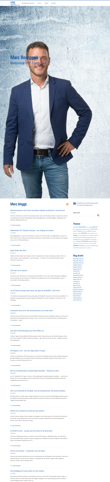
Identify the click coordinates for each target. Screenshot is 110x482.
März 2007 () (77, 296)
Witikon (97, 245)
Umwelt (92, 243)
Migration (96, 235)
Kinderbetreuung (94, 233)
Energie (87, 229)
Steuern (95, 241)
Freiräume (79, 231)
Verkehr (76, 245)
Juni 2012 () (76, 273)
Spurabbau (90, 241)
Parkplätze (80, 237)
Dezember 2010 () (78, 289)
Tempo (81, 243)
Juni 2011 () (76, 283)
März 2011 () (76, 285)
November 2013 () (78, 263)
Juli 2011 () (76, 281)
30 (73, 227)
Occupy (74, 237)
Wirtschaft (93, 245)
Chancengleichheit (76, 229)
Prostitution (94, 237)
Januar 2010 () (77, 293)
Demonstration (83, 229)
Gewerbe (89, 231)
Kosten (75, 235)
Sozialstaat (85, 241)
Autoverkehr (82, 227)
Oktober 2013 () (77, 265)
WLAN (74, 247)
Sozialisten (78, 241)
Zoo (86, 247)
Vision (85, 245)
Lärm (88, 235)
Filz (92, 229)
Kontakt (54, 3)
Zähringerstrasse (82, 247)
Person (39, 3)
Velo (95, 243)
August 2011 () (77, 279)
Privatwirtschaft (89, 237)
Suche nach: (76, 212)
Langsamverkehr (83, 235)
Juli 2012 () (76, 271)
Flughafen (75, 231)
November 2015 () (78, 258)
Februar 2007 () (77, 298)
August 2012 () (77, 269)
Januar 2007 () (77, 300)
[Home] (16, 3)
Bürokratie (94, 227)
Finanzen (95, 229)
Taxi (79, 243)
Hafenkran (75, 233)
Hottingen (79, 233)
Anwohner (76, 227)
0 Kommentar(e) (16, 225)
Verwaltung (81, 245)
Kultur (79, 235)
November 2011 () (78, 275)
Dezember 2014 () (78, 261)
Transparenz (85, 243)
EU (90, 229)
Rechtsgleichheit (76, 239)
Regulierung (87, 239)
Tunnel (89, 243)
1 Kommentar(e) (16, 305)
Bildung (90, 227)
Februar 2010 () (77, 291)
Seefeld (74, 241)
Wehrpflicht (89, 245)
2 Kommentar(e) (16, 265)
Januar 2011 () (77, 287)
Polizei (83, 237)
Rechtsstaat (82, 239)
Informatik (89, 233)
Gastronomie (84, 231)
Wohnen (77, 247)
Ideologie (84, 233)
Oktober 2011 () (77, 277)
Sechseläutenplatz (93, 239)
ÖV (77, 237)
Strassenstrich (75, 243)
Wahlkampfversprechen (28, 3)
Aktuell (46, 3)
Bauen (87, 227)
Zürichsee (89, 247)
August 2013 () (77, 267)
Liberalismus (91, 235)
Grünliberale (94, 231)
